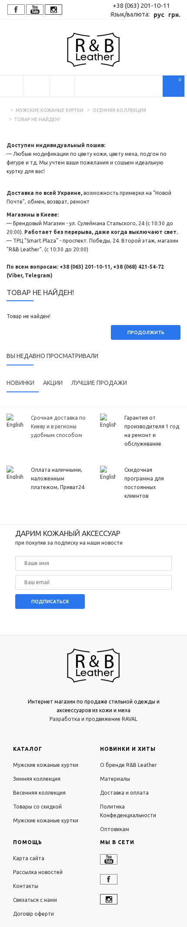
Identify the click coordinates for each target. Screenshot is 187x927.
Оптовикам (114, 829)
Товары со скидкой (37, 806)
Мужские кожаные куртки (49, 110)
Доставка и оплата (124, 793)
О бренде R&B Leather (128, 765)
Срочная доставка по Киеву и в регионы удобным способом (58, 426)
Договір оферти (33, 914)
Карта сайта (28, 858)
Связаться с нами (35, 900)
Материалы (115, 779)
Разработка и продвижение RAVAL (93, 719)
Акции (53, 382)
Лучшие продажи (99, 382)
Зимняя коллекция (36, 779)
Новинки (20, 382)
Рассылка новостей (38, 872)
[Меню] (11, 86)
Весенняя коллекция (39, 793)
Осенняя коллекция (119, 110)
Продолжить (145, 332)
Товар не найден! (37, 119)
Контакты (25, 886)
